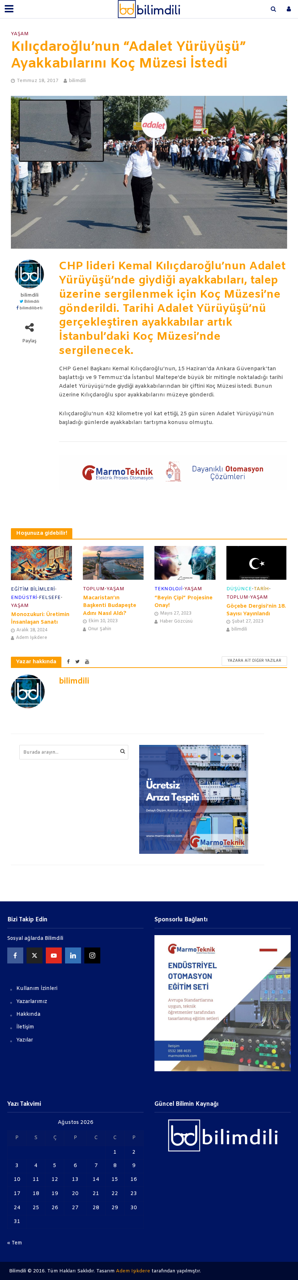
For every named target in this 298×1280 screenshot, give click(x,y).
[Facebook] (15, 955)
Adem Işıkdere (31, 638)
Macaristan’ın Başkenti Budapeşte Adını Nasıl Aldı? (109, 605)
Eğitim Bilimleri (33, 589)
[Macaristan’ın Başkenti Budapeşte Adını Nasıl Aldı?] (113, 563)
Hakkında (28, 1014)
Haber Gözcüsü (176, 621)
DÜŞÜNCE (239, 589)
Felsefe (50, 598)
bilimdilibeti (31, 308)
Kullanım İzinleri (36, 988)
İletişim (25, 1027)
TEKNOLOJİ (168, 589)
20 (75, 1193)
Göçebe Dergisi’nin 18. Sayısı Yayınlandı (256, 610)
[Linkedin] (73, 955)
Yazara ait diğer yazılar (254, 661)
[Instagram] (92, 955)
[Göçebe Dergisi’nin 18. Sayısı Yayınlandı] (256, 563)
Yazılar (24, 1040)
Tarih (261, 589)
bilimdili (77, 81)
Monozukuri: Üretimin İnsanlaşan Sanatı (40, 618)
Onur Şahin (99, 629)
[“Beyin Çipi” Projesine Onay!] (185, 563)
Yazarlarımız (31, 1001)
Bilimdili (31, 302)
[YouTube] (54, 955)
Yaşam (20, 34)
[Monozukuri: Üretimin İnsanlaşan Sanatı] (41, 563)
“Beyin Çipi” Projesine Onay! (183, 601)
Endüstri (24, 598)
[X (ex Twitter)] (35, 955)
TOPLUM (94, 589)
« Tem (14, 1243)
